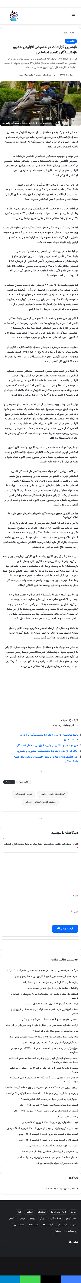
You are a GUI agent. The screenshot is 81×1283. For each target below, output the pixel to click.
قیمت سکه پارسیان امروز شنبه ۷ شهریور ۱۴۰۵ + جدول (50, 1122)
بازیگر (42, 1218)
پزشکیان (57, 1231)
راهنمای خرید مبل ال (67, 1117)
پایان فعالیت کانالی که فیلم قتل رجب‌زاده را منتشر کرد (50, 982)
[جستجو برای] (7, 17)
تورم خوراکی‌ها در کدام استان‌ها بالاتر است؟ (55, 1031)
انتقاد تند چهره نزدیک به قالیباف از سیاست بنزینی (52, 1146)
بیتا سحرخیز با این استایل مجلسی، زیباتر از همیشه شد (49, 1152)
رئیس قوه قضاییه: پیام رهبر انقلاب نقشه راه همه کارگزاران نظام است (42, 1093)
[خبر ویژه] (13, 16)
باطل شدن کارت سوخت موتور (60, 1189)
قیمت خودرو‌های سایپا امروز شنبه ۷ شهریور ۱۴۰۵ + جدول (48, 1105)
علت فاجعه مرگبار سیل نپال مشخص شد (57, 1163)
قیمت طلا (33, 1224)
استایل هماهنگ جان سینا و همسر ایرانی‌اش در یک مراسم (48, 1157)
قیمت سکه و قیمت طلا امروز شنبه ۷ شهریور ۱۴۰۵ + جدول (48, 1134)
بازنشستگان (55, 1218)
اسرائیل (29, 1212)
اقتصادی (64, 33)
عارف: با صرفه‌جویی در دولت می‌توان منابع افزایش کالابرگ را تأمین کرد (42, 971)
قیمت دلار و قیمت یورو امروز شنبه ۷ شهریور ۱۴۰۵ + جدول (48, 1140)
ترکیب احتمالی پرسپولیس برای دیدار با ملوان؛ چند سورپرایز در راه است (42, 1025)
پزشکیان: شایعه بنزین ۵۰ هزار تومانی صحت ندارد (53, 988)
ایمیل (74, 912)
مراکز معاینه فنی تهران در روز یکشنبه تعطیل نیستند (51, 1004)
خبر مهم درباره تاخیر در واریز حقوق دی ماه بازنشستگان (47, 745)
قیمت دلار (62, 1224)
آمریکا (73, 1212)
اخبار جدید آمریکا (58, 1212)
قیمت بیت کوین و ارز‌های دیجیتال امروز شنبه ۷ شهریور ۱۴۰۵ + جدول (42, 1128)
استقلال (42, 1212)
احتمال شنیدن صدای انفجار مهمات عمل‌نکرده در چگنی (50, 1019)
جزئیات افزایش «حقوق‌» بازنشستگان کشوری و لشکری (47, 751)
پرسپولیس (71, 1231)
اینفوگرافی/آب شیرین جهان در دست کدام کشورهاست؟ (49, 1099)
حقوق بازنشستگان (23, 794)
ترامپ (22, 1218)
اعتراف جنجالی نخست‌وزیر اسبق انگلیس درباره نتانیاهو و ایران (46, 976)
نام (75, 896)
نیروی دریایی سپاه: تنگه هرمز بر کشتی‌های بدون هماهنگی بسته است (41, 1088)
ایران (19, 1212)
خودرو (11, 1218)
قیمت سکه (48, 1224)
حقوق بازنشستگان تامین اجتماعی (39, 802)
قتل (74, 1224)
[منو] (73, 17)
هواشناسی (19, 1224)
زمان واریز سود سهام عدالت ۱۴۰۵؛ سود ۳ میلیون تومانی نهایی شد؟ (43, 1037)
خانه (72, 33)
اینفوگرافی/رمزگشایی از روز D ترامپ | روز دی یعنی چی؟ (50, 1043)
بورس (32, 1218)
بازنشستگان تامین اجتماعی (52, 794)
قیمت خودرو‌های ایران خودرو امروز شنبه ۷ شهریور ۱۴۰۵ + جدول (45, 1111)
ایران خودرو (71, 1218)
